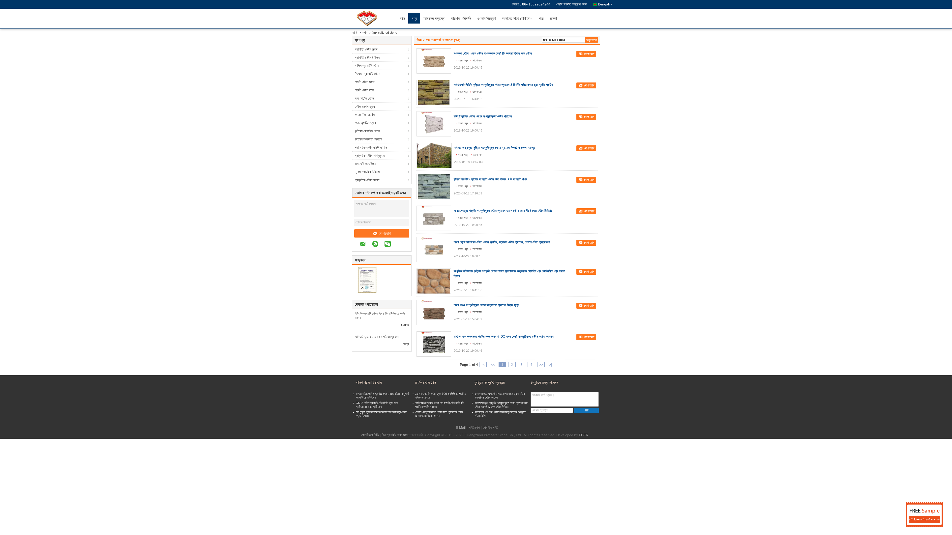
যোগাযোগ (385, 233)
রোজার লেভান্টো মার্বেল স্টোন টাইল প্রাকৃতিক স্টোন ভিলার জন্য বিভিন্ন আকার (439, 414)
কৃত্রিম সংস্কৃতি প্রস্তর (368, 139)
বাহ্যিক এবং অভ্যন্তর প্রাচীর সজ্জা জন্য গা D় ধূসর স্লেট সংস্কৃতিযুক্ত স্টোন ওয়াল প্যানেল (504, 336)
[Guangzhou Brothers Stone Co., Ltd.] (368, 18)
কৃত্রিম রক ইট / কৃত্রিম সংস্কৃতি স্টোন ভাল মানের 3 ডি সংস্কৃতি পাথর (490, 179)
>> (541, 365)
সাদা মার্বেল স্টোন (364, 98)
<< (493, 365)
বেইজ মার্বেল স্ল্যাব (365, 106)
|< (482, 365)
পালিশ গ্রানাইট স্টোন (367, 66)
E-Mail (461, 427)
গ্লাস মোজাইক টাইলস (367, 172)
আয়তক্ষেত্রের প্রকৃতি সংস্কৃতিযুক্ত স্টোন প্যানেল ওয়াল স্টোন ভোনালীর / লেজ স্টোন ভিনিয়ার (503, 211)
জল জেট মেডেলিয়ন (365, 164)
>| (550, 365)
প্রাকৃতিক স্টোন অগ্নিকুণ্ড (370, 156)
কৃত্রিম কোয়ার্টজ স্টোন (367, 131)
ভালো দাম (477, 60)
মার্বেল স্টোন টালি (364, 90)
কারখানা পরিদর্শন (461, 18)
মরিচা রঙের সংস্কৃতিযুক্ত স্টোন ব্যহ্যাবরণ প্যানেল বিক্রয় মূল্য (486, 305)
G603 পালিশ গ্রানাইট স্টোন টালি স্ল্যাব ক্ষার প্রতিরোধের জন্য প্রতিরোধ (377, 404)
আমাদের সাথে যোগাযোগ (517, 18)
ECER (583, 435)
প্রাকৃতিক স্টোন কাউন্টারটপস (371, 147)
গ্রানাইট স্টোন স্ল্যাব (366, 49)
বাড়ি (402, 18)
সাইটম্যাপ (474, 427)
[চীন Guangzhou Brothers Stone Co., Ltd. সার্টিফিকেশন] (367, 280)
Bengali (604, 4)
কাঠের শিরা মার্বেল (365, 115)
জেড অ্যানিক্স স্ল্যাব (365, 123)
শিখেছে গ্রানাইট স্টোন (367, 74)
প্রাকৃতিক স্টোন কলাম (367, 180)
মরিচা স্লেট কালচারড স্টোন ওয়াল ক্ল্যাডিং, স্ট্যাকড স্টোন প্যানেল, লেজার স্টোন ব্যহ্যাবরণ (502, 242)
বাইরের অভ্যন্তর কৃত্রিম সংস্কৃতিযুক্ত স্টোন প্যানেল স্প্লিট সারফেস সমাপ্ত (494, 148)
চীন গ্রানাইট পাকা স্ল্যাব (395, 435)
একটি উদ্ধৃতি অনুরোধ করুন (571, 4)
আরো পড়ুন (463, 60)
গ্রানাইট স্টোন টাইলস (367, 57)
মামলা (553, 18)
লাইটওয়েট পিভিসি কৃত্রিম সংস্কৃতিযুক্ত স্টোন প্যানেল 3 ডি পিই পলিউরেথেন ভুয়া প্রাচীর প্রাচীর (503, 85)
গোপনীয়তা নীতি (370, 435)
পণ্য (414, 18)
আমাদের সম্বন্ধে (434, 18)
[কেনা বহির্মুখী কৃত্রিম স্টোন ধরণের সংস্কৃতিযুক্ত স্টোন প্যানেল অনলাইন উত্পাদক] (433, 123)
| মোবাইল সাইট (489, 427)
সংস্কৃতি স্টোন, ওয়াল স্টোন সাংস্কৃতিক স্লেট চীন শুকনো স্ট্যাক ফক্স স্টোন (493, 53)
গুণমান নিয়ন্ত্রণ (486, 18)
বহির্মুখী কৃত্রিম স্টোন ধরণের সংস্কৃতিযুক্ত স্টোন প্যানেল (483, 116)
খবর (541, 18)
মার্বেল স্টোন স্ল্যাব (365, 82)
